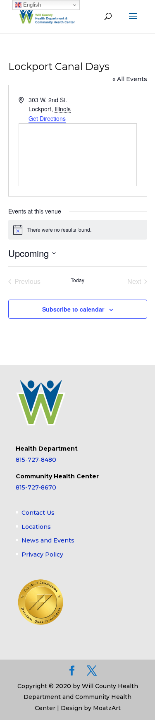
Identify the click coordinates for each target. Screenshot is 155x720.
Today (77, 280)
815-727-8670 (36, 487)
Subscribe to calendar (73, 309)
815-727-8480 (36, 459)
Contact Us (38, 512)
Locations (36, 526)
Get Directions (47, 118)
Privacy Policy (42, 554)
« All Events (129, 79)
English (31, 5)
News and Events (47, 540)
